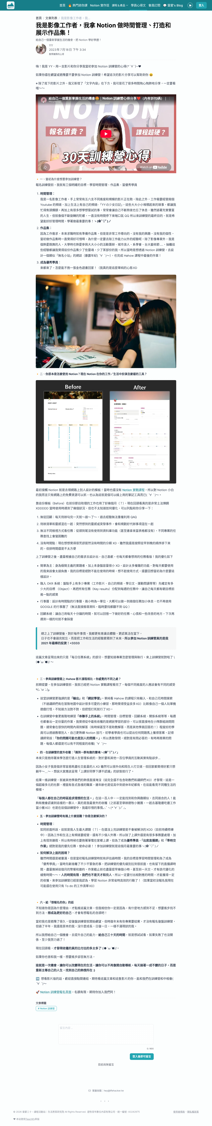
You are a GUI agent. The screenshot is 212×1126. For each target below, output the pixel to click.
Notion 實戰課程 (133, 490)
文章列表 (51, 18)
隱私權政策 (193, 1111)
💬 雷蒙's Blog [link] (173, 5)
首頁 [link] (62, 5)
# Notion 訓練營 (46, 1008)
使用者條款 (179, 1111)
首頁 (39, 18)
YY (51, 45)
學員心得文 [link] (138, 5)
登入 (201, 5)
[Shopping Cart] (190, 5)
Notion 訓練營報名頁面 (55, 992)
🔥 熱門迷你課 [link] (77, 5)
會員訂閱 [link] (154, 5)
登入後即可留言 (141, 1056)
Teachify (30, 1119)
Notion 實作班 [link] (99, 5)
